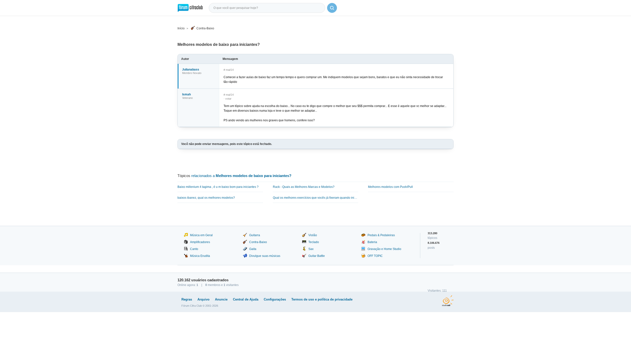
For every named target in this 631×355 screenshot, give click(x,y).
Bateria (372, 242)
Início (181, 28)
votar (228, 98)
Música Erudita (200, 256)
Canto (194, 249)
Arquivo (203, 299)
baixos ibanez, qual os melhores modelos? (206, 197)
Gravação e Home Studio (384, 249)
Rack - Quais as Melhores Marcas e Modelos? (303, 187)
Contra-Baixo (205, 28)
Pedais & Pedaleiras (381, 235)
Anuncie (221, 299)
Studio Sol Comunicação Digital (448, 300)
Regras (186, 299)
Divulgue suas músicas (264, 256)
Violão (312, 235)
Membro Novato (191, 72)
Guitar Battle (316, 256)
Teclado (313, 242)
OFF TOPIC (375, 256)
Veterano (187, 97)
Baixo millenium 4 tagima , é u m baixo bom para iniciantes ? (218, 187)
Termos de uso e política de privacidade (321, 299)
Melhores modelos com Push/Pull (390, 187)
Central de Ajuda (245, 299)
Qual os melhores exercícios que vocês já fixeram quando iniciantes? (315, 197)
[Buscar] (332, 8)
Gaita (252, 249)
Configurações (275, 299)
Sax (311, 249)
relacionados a (241, 176)
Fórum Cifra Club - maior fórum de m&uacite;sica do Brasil (190, 8)
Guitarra (254, 235)
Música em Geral (201, 235)
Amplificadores (200, 242)
